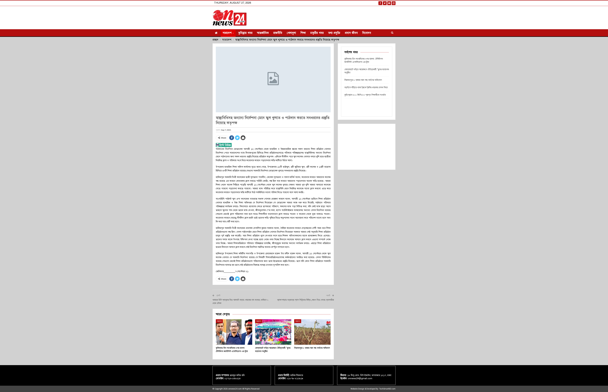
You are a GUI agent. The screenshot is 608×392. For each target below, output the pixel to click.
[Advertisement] (366, 147)
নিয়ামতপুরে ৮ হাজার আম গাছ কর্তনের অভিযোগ (363, 79)
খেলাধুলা (291, 33)
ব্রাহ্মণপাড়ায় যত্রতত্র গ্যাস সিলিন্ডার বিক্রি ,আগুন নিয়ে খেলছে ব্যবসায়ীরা (305, 299)
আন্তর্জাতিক (263, 33)
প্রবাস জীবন (351, 33)
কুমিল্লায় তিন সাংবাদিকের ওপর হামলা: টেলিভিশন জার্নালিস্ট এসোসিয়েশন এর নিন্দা (363, 60)
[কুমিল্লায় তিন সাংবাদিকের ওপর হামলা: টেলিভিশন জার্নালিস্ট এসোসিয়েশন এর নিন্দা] (234, 332)
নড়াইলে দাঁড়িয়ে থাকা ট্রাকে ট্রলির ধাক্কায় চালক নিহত (366, 87)
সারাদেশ (227, 33)
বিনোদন (366, 33)
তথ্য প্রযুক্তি (334, 33)
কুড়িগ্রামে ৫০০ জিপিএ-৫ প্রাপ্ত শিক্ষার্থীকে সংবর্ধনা (365, 94)
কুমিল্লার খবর (245, 33)
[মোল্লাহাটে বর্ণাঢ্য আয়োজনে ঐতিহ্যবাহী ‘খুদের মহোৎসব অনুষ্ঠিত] (273, 332)
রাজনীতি (277, 33)
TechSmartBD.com (387, 389)
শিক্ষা (303, 33)
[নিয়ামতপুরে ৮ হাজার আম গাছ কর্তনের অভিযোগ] (312, 332)
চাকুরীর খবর (317, 33)
